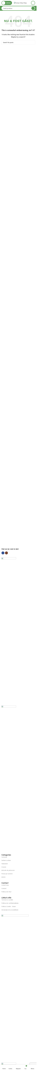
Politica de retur (6, 892)
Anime (3, 877)
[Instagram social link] (6, 552)
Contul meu (5, 885)
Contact (3, 888)
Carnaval (4, 857)
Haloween (4, 864)
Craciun (3, 867)
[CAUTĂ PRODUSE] (33, 8)
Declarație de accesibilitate (9, 910)
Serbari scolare (6, 860)
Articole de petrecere (8, 870)
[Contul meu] (33, 3)
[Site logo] (20, 3)
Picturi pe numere (7, 874)
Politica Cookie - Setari (8, 906)
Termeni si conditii (7, 900)
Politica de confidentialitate (10, 903)
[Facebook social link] (2, 552)
